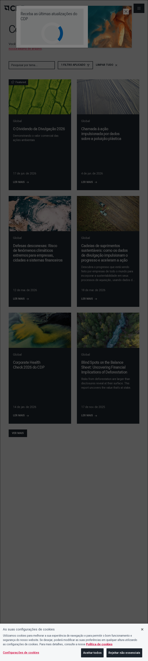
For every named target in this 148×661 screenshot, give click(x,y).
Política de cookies (99, 644)
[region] (74, 642)
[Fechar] (142, 629)
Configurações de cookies (21, 652)
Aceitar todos (92, 652)
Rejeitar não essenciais (124, 652)
